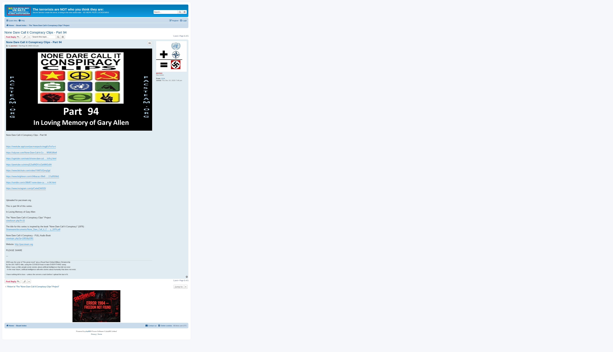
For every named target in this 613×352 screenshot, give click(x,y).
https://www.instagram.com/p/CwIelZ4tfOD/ (26, 188)
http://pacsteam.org (24, 244)
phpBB (88, 331)
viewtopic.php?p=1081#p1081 (19, 238)
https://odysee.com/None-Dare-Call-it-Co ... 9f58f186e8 (31, 152)
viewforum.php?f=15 (15, 220)
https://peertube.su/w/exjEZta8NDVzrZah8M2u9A (29, 164)
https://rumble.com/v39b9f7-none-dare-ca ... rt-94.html (31, 182)
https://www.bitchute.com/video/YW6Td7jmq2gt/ (28, 170)
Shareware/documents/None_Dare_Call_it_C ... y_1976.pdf (33, 229)
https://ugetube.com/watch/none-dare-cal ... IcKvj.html (31, 158)
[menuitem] (21, 21)
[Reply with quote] (150, 43)
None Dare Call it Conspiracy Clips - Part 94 (35, 32)
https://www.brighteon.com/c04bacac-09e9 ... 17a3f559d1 (32, 176)
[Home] (19, 10)
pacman (159, 73)
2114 (163, 78)
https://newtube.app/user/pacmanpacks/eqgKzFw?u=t (31, 146)
